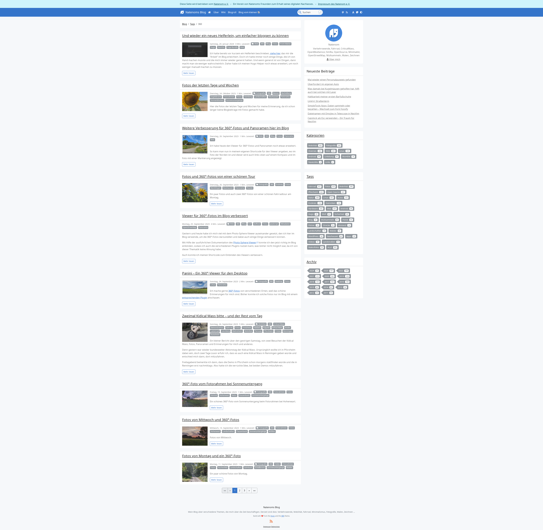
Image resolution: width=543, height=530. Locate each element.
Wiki (223, 12)
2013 (342, 287)
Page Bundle (232, 47)
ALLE (332, 247)
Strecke (328, 225)
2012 (314, 292)
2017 (329, 281)
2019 (344, 276)
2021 (314, 276)
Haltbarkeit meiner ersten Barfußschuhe (329, 96)
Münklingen (216, 188)
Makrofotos (315, 247)
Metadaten (285, 224)
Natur (234, 395)
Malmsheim (237, 331)
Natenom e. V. (221, 4)
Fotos (275, 44)
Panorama (285, 96)
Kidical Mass (277, 327)
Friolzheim (247, 327)
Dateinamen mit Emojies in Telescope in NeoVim (333, 113)
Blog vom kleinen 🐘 (249, 12)
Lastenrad (215, 331)
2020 (329, 276)
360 (262, 44)
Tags (192, 24)
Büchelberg (286, 93)
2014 (328, 287)
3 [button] (244, 490)
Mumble (348, 156)
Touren (250, 188)
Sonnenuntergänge (234, 100)
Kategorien (315, 135)
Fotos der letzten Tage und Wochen (210, 85)
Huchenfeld (223, 467)
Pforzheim (268, 331)
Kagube (266, 327)
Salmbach (248, 467)
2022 (343, 270)
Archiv (311, 261)
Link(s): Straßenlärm (318, 101)
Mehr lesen (188, 73)
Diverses (314, 151)
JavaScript (274, 224)
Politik (347, 219)
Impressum (267, 527)
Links (329, 162)
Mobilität (262, 324)
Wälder (289, 467)
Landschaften (260, 96)
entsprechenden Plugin (194, 297)
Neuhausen (273, 96)
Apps (350, 236)
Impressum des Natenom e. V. (334, 4)
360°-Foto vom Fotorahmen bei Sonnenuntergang (222, 383)
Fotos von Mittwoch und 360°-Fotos (210, 419)
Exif (249, 224)
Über (216, 12)
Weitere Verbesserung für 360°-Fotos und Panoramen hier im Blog (235, 128)
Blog (184, 24)
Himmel (214, 395)
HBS (282, 516)
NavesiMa (314, 162)
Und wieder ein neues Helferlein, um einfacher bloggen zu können (235, 35)
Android (314, 156)
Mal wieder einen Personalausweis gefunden (332, 79)
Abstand (344, 225)
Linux (213, 285)
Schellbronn (260, 467)
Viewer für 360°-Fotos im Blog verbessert (215, 215)
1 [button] (234, 490)
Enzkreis (279, 184)
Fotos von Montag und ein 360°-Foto (211, 455)
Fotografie (260, 93)
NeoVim (221, 47)
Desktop (278, 281)
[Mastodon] (343, 12)
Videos (313, 241)
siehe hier (275, 53)
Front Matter (285, 44)
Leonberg (226, 331)
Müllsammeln (329, 219)
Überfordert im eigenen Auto (323, 84)
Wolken (272, 431)
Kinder (287, 327)
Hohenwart (224, 395)
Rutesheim (215, 334)
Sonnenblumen (217, 100)
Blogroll (232, 12)
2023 (328, 270)
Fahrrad (229, 327)
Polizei (278, 331)
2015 (314, 287)
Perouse (258, 331)
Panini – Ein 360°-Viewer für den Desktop (214, 273)
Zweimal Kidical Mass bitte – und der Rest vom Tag (222, 315)
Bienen (276, 93)
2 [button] (239, 490)
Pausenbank (244, 395)
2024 (314, 270)
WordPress (315, 236)
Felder (277, 464)
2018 (314, 281)
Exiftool (257, 224)
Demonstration (217, 327)
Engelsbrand (216, 96)
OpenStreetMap (189, 227)
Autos (343, 197)
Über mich (334, 59)
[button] (353, 12)
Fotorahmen (229, 96)
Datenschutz (275, 527)
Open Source (335, 192)
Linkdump (331, 156)
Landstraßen (331, 241)
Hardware (315, 208)
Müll (326, 214)
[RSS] (347, 12)
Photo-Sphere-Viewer (244, 242)
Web (256, 44)
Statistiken (333, 203)
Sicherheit (341, 214)
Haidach (257, 327)
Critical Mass (279, 324)
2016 (344, 281)
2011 (328, 292)
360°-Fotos (234, 290)
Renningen (287, 331)
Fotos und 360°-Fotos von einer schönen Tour (218, 176)
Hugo (213, 47)
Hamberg (248, 96)
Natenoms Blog (196, 12)
